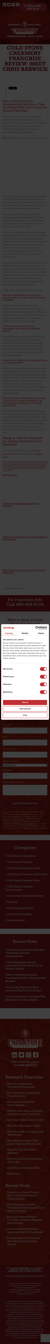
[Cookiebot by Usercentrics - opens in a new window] (35, 628)
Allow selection (25, 709)
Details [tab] (25, 633)
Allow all (25, 703)
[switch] (43, 677)
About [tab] (41, 633)
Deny (25, 715)
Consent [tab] (9, 633)
